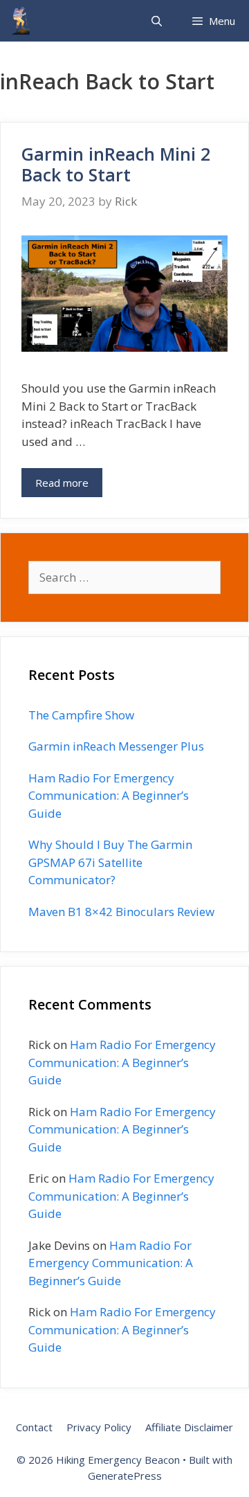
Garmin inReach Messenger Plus (116, 746)
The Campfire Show (81, 715)
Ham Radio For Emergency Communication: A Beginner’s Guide (108, 795)
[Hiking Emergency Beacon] (21, 21)
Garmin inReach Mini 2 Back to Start (115, 164)
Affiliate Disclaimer (189, 1427)
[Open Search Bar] (156, 21)
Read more (62, 483)
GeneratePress (125, 1475)
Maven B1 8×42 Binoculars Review (121, 912)
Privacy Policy (98, 1427)
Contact (34, 1427)
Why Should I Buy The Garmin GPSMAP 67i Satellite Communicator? (110, 862)
